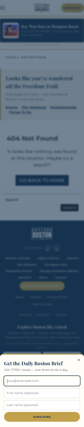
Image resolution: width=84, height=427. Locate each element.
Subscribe (42, 416)
